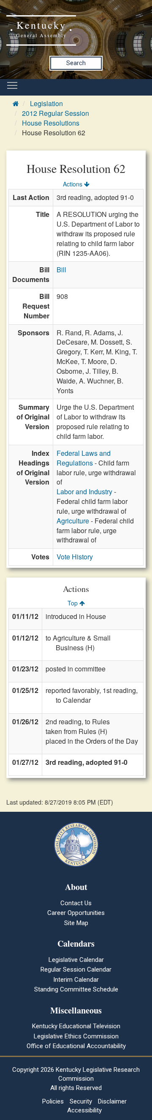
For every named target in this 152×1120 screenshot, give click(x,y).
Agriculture (73, 521)
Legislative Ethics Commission (76, 1036)
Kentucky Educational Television (76, 1026)
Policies (53, 1101)
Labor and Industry (84, 491)
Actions (73, 184)
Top (73, 603)
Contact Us (76, 903)
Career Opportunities (76, 913)
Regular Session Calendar (76, 969)
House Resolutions (50, 123)
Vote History (75, 556)
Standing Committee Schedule (76, 989)
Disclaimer (112, 1101)
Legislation (46, 103)
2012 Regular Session (55, 113)
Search (76, 63)
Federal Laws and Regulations (84, 458)
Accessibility (84, 1110)
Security (81, 1101)
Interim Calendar (76, 979)
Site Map (76, 923)
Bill (61, 269)
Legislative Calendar (76, 960)
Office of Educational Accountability (76, 1046)
